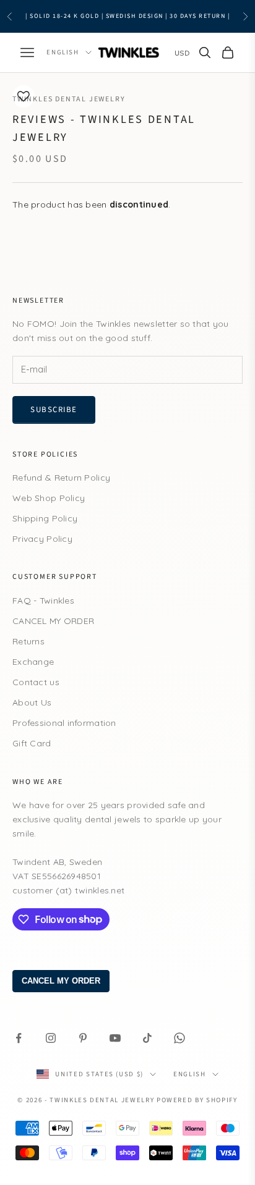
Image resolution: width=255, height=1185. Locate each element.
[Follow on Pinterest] (83, 1038)
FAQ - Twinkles (43, 600)
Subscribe (53, 409)
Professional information (64, 722)
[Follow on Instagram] (51, 1038)
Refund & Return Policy (61, 477)
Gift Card (31, 743)
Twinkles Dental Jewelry (68, 99)
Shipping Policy (44, 518)
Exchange (33, 661)
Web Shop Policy (48, 498)
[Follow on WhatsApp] (179, 1038)
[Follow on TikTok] (147, 1038)
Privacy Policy (42, 538)
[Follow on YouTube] (115, 1038)
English (62, 52)
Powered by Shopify (197, 1100)
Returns (28, 641)
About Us (31, 702)
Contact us (35, 682)
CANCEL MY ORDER (53, 620)
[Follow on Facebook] (18, 1038)
